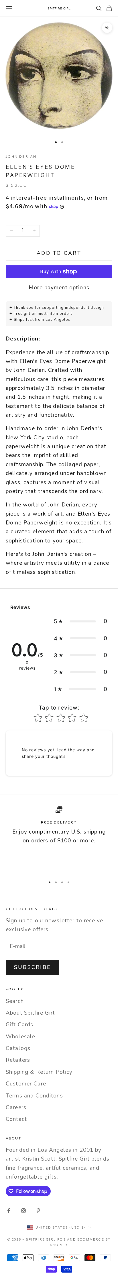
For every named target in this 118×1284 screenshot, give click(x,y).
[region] (59, 839)
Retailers (18, 1060)
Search (15, 1001)
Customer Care (26, 1083)
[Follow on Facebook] (8, 1210)
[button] (80, 621)
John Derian (21, 156)
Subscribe (32, 967)
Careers (16, 1107)
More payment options (59, 287)
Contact (16, 1119)
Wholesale (20, 1036)
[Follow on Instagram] (23, 1210)
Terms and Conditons (34, 1095)
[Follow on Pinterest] (38, 1210)
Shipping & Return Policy (39, 1072)
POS (61, 1239)
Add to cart (59, 253)
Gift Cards (19, 1024)
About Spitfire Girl (30, 1013)
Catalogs (18, 1048)
